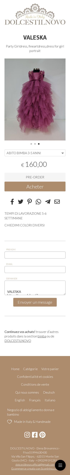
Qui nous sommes (27, 392)
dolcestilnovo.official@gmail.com (35, 464)
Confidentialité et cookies (35, 377)
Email (9, 264)
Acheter (35, 186)
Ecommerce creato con (35, 468)
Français (35, 400)
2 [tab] (35, 143)
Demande (11, 278)
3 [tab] (39, 143)
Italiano (50, 400)
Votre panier (50, 369)
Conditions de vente (35, 384)
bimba (42, 336)
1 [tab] (31, 143)
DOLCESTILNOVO (17, 341)
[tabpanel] (35, 99)
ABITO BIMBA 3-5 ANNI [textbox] (24, 153)
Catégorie (30, 369)
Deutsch (49, 392)
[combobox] (35, 152)
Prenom (10, 249)
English (20, 400)
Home (15, 369)
